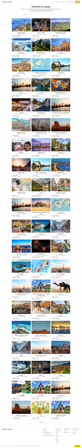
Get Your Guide (57, 435)
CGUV (65, 430)
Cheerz (56, 437)
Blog (57, 1)
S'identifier (77, 1)
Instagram (74, 432)
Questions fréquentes (70, 1)
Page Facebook (75, 430)
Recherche (52, 1)
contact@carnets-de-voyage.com (49, 435)
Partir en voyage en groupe (47, 432)
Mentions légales (66, 432)
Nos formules (45, 430)
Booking (56, 432)
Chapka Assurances (58, 430)
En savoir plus (36, 445)
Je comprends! (77, 446)
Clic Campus (57, 440)
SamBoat (56, 442)
